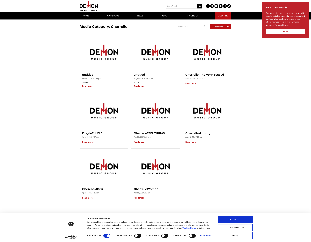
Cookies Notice (189, 228)
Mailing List (193, 16)
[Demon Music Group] (89, 6)
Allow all (235, 220)
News (140, 16)
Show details (205, 236)
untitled (87, 75)
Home (86, 16)
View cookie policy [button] (282, 25)
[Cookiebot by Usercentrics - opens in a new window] (71, 237)
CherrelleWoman (146, 189)
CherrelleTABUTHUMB (149, 133)
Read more (87, 86)
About (165, 16)
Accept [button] (285, 31)
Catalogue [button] (113, 16)
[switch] (137, 236)
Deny (235, 235)
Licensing (223, 16)
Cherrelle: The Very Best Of (204, 75)
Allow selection (235, 228)
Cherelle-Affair (92, 189)
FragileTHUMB (92, 133)
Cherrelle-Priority (197, 133)
